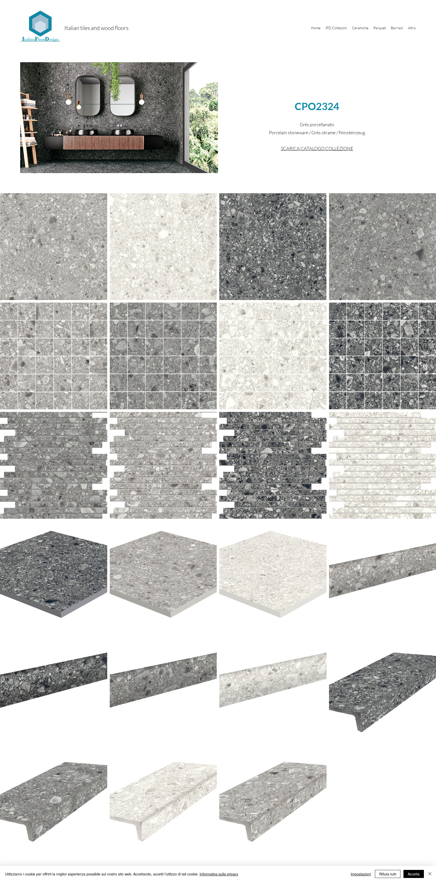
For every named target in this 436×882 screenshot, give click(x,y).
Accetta (414, 873)
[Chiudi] (430, 874)
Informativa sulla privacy (219, 873)
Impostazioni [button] (361, 873)
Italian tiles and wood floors (96, 27)
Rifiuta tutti (387, 873)
